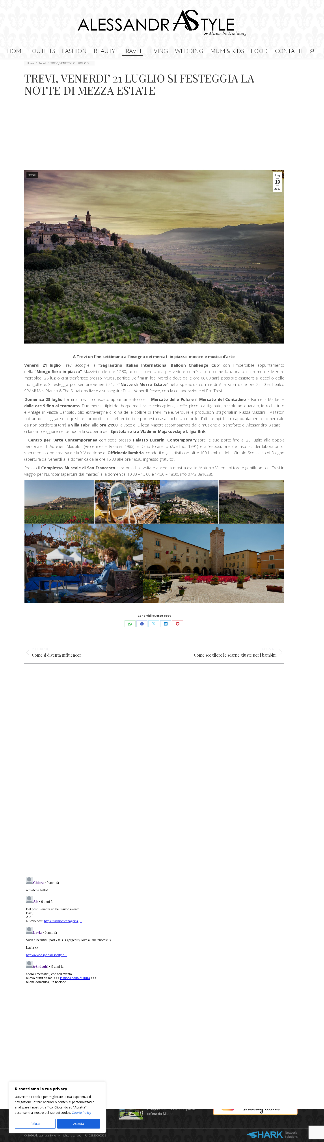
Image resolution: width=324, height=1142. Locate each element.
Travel (32, 175)
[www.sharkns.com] (272, 1135)
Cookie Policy (81, 1112)
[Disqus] (154, 809)
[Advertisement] (162, 137)
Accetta (78, 1123)
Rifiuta (35, 1123)
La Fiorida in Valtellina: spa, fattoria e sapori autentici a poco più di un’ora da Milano (174, 1109)
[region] (57, 1107)
